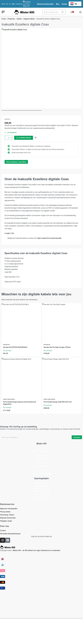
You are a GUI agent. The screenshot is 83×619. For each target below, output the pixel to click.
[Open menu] (3, 12)
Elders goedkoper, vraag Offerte (16, 162)
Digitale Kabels (29, 19)
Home (4, 19)
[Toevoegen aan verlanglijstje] (36, 138)
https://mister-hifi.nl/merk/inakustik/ (49, 238)
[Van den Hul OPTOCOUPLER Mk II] (21, 323)
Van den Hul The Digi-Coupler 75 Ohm (57, 347)
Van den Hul (6, 344)
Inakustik (7, 119)
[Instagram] (2, 540)
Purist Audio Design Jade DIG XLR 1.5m (58, 402)
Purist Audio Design (9, 399)
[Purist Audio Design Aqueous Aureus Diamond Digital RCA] (21, 377)
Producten (11, 19)
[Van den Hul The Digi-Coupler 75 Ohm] (61, 323)
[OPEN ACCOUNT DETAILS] (80, 12)
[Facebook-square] (7, 540)
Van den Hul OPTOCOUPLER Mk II (15, 347)
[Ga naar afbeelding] (22, 110)
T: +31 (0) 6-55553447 (41, 458)
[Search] (63, 12)
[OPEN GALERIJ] (41, 68)
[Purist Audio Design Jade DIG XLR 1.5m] (61, 377)
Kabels (19, 19)
